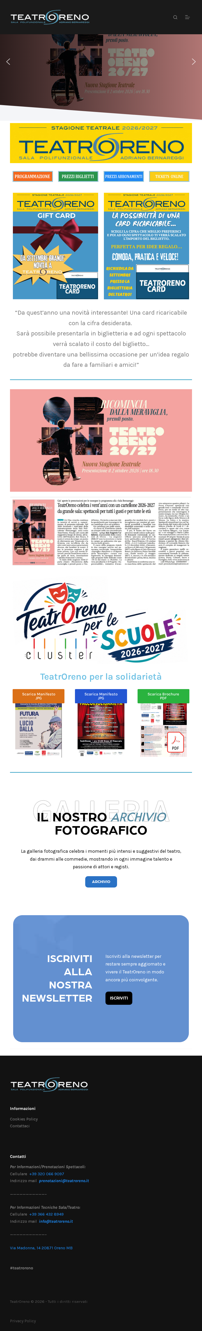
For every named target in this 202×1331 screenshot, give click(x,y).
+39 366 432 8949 (46, 1214)
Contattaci (20, 1125)
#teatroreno (21, 1267)
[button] (8, 61)
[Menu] (188, 17)
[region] (101, 61)
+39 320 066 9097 (46, 1173)
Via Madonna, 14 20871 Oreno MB (41, 1247)
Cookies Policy (24, 1119)
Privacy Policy (23, 1320)
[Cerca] (175, 17)
